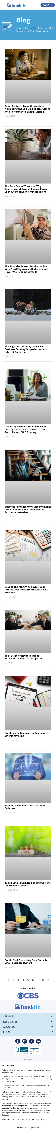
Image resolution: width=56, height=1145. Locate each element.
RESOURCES (10, 1021)
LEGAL (7, 1032)
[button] (3, 5)
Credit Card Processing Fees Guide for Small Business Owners (27, 961)
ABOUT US (9, 1027)
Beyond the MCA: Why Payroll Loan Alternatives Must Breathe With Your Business (26, 589)
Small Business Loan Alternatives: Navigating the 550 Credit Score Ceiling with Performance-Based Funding (27, 109)
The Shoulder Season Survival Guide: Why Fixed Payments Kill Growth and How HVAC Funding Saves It (26, 269)
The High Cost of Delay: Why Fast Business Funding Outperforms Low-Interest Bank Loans (26, 349)
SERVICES (9, 1016)
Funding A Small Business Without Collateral (25, 807)
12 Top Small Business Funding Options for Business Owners (28, 884)
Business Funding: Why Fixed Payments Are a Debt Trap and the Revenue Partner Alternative (28, 509)
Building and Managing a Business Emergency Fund (25, 734)
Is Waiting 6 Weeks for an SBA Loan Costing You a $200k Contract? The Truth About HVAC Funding (25, 429)
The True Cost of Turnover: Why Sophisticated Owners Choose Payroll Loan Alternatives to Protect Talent (26, 189)
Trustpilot (28, 1059)
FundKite (33, 28)
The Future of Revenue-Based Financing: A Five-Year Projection (24, 657)
